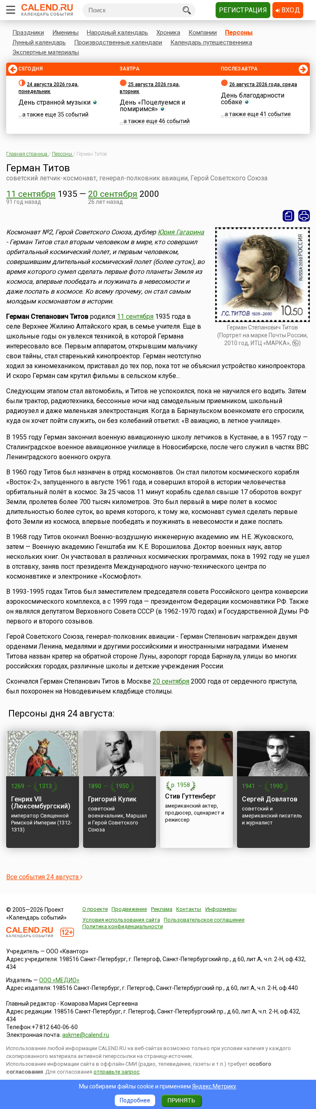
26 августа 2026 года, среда (263, 84)
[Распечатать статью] (304, 216)
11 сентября (31, 194)
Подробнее (135, 1100)
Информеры (221, 909)
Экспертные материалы (45, 52)
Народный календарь (117, 32)
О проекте (95, 909)
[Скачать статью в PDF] (288, 216)
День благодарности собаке (252, 98)
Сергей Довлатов (269, 799)
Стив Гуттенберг (190, 796)
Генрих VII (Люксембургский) (40, 802)
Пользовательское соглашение (204, 920)
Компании (202, 32)
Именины (65, 32)
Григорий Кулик (112, 799)
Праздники (28, 32)
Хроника (168, 32)
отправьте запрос (116, 1072)
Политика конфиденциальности (122, 926)
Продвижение (129, 909)
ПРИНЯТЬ (181, 1100)
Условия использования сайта (121, 920)
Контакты (188, 909)
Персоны (239, 32)
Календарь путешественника (211, 42)
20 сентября (112, 194)
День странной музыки (55, 102)
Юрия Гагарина (181, 232)
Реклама (161, 909)
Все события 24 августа (43, 877)
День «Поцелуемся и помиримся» (152, 105)
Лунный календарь (39, 42)
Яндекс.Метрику (214, 1086)
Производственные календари (118, 42)
